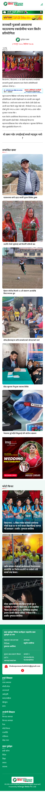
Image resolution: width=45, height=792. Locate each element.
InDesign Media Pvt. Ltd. (26, 786)
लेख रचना (5, 740)
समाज (4, 762)
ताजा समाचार (6, 682)
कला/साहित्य (6, 698)
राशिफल (5, 736)
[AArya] (22, 13)
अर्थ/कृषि (5, 694)
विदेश (4, 754)
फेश (3, 724)
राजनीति (5, 732)
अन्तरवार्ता (5, 690)
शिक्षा (4, 758)
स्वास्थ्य (4, 766)
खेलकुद (5, 702)
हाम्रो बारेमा (5, 750)
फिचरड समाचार (7, 716)
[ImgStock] (22, 458)
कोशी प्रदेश (6, 686)
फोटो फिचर (6, 728)
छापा (4, 706)
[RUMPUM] (22, 18)
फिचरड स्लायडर (7, 720)
